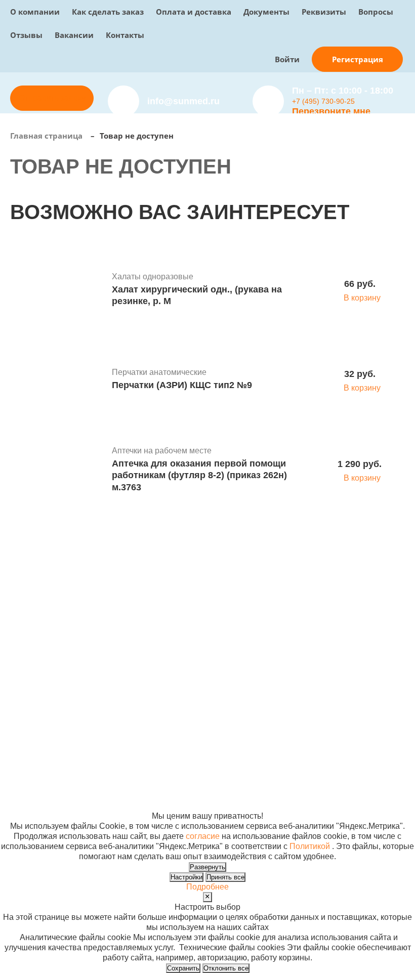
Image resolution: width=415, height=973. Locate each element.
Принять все (225, 877)
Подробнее (207, 886)
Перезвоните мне (331, 111)
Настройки (186, 877)
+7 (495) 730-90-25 (323, 101)
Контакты (125, 35)
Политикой (309, 846)
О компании (35, 12)
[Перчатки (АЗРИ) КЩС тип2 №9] (57, 380)
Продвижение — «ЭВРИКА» (342, 755)
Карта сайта (311, 775)
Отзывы (26, 35)
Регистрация (357, 59)
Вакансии (74, 35)
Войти (287, 59)
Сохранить (183, 968)
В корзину (362, 297)
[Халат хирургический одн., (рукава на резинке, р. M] (57, 290)
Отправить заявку (52, 98)
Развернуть (207, 867)
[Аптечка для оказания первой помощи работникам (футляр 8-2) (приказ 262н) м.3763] (57, 471)
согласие (203, 836)
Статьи (265, 644)
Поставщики (196, 623)
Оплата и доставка (193, 12)
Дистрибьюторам (205, 613)
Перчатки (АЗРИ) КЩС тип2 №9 (182, 385)
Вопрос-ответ (198, 654)
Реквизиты (324, 12)
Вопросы (375, 12)
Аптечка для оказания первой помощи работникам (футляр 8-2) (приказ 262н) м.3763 (199, 475)
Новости (268, 633)
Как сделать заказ (108, 12)
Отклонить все (225, 968)
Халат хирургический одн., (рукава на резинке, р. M (197, 295)
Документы (266, 12)
